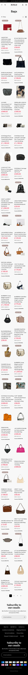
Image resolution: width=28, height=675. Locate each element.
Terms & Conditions (9, 633)
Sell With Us (13, 627)
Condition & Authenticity (8, 630)
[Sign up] (24, 617)
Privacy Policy (20, 633)
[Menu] (2, 5)
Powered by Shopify (17, 667)
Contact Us (21, 627)
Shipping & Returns (21, 630)
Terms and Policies (14, 671)
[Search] (5, 5)
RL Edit (22, 636)
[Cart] (26, 5)
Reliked (11, 667)
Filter (4, 17)
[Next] (21, 595)
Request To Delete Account (11, 636)
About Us (6, 627)
